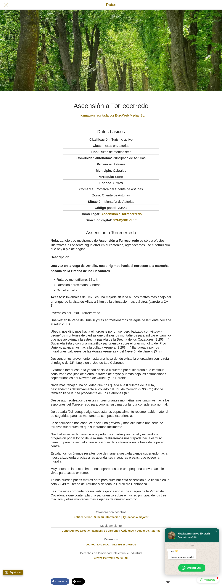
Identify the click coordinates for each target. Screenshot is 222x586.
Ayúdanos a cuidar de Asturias (140, 530)
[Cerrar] (6, 5)
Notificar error (83, 517)
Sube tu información (107, 517)
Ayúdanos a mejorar (135, 517)
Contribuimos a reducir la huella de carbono (90, 530)
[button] (216, 531)
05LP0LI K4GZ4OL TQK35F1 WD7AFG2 (111, 544)
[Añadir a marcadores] (167, 581)
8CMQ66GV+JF (125, 220)
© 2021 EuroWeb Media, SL (111, 558)
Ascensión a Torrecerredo (121, 214)
